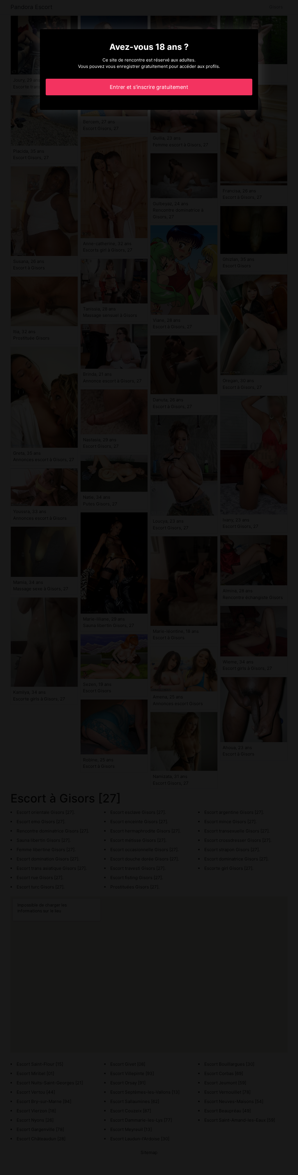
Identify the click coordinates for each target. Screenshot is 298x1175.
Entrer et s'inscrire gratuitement (149, 87)
